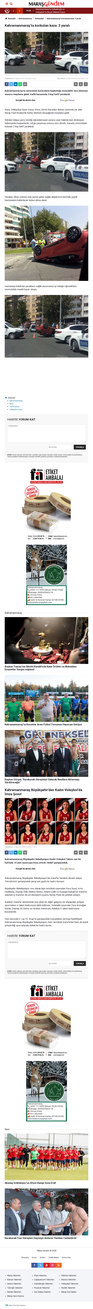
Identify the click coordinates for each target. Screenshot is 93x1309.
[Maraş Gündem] (46, 4)
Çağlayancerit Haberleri (44, 1279)
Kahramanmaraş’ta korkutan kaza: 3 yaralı (64, 19)
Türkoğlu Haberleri (15, 1288)
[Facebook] (7, 84)
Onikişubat (39, 19)
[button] (76, 84)
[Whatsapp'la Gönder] (20, 84)
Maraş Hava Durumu (15, 1296)
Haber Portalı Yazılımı (17, 1305)
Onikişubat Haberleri (69, 1284)
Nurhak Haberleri (68, 1288)
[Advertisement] (46, 378)
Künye (34, 1258)
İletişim (43, 1258)
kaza (11, 404)
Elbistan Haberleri (68, 1275)
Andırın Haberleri (14, 1284)
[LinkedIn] (16, 84)
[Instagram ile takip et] (53, 1265)
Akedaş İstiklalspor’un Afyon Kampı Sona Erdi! (51, 10)
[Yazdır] (25, 84)
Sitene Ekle (66, 1258)
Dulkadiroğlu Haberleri (43, 1284)
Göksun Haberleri (14, 1279)
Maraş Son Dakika (68, 1292)
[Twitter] (11, 84)
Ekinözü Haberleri (68, 1279)
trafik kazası (14, 406)
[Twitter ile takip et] (40, 1265)
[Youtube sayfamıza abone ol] (46, 1265)
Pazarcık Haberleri (42, 1288)
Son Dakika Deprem (42, 1292)
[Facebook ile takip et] (34, 1265)
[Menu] (7, 4)
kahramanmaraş (16, 401)
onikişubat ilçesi (16, 409)
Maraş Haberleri (13, 1275)
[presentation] (13, 10)
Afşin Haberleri (40, 1275)
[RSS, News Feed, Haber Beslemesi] (59, 1265)
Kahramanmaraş (25, 19)
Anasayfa (12, 19)
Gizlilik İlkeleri (54, 1258)
